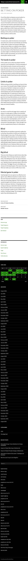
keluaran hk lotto (5, 544)
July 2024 (3, 326)
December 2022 (4, 378)
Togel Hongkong (4, 227)
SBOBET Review (4, 207)
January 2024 (4, 342)
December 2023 (4, 345)
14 (6, 274)
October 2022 (4, 383)
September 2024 (4, 321)
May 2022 (3, 397)
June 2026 (3, 296)
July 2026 (3, 293)
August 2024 (4, 323)
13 (2, 274)
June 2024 (3, 329)
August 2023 (4, 356)
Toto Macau (3, 253)
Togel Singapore (4, 225)
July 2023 (3, 359)
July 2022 (3, 391)
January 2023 (4, 375)
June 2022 (3, 394)
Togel (2, 250)
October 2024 (4, 318)
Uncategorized (4, 7)
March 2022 (3, 402)
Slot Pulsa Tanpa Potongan (7, 547)
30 (14, 279)
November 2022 (4, 380)
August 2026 (4, 291)
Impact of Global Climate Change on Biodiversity (12, 450)
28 (6, 279)
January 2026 (4, 310)
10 (17, 272)
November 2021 (4, 413)
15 (10, 274)
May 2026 (3, 299)
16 (14, 274)
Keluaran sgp (4, 222)
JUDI (2, 431)
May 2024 (3, 331)
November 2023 (4, 348)
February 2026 (4, 307)
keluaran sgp (4, 245)
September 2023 (4, 353)
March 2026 (3, 304)
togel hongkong (4, 247)
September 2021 (4, 418)
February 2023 (4, 372)
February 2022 (4, 405)
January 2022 (4, 408)
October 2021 (4, 416)
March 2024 (3, 337)
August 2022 (4, 388)
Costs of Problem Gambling (7, 202)
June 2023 (3, 361)
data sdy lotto (4, 550)
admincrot (9, 13)
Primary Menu (26, 2)
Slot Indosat (3, 230)
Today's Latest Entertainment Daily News (11, 2)
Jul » (26, 281)
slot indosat (3, 476)
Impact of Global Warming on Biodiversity (10, 448)
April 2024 (3, 334)
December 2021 (4, 410)
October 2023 (4, 350)
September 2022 (4, 386)
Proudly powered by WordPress (7, 559)
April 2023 (3, 367)
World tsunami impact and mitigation (9, 457)
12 (25, 272)
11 (21, 272)
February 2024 (4, 340)
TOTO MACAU (4, 256)
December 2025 (4, 312)
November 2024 (4, 315)
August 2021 (4, 421)
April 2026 (3, 301)
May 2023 (3, 364)
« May (2, 281)
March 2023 (3, 369)
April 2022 (3, 399)
